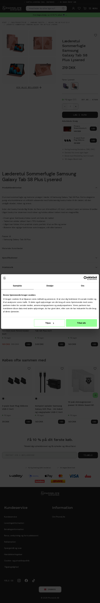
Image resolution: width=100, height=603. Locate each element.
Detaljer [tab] (50, 285)
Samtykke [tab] (17, 285)
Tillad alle (81, 323)
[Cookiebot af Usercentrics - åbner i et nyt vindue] (85, 278)
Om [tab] (82, 285)
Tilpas (48, 323)
